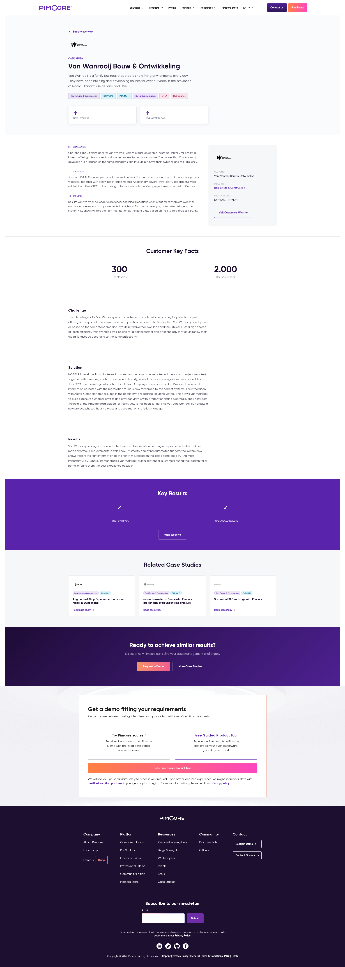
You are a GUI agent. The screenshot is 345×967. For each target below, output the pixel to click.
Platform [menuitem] (127, 834)
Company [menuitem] (91, 834)
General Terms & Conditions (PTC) (209, 956)
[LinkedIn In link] (186, 946)
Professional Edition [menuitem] (132, 866)
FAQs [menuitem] (161, 874)
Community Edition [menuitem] (132, 874)
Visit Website (172, 534)
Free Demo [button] (297, 7)
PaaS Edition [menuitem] (128, 850)
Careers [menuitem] (88, 860)
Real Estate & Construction (229, 187)
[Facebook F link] (159, 946)
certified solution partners (105, 783)
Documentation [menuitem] (209, 842)
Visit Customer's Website (233, 212)
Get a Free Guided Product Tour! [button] (172, 768)
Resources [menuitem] (166, 834)
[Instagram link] (177, 946)
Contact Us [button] (277, 7)
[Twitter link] (168, 946)
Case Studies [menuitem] (166, 881)
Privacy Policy (182, 935)
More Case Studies (190, 666)
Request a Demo (153, 666)
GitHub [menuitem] (204, 850)
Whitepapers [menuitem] (166, 858)
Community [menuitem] (209, 834)
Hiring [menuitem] (101, 860)
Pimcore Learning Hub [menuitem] (172, 842)
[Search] (253, 7)
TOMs (234, 956)
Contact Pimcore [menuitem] (245, 855)
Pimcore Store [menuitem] (129, 881)
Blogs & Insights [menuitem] (168, 850)
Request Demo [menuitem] (244, 844)
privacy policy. (220, 783)
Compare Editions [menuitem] (132, 842)
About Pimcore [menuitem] (93, 842)
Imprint (166, 956)
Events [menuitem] (162, 866)
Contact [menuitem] (240, 834)
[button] (172, 7)
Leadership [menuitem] (90, 850)
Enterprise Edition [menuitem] (131, 858)
